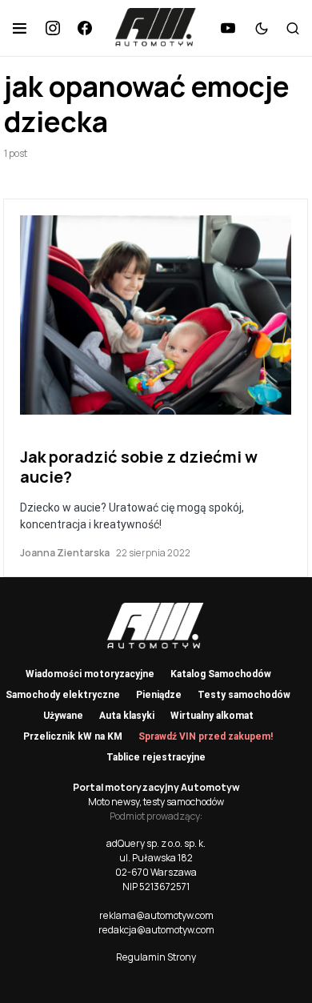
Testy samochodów (244, 694)
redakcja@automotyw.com (156, 930)
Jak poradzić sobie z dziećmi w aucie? (139, 466)
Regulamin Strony (156, 957)
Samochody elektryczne (63, 694)
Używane (63, 715)
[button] (19, 28)
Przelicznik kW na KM (72, 736)
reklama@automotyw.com (156, 915)
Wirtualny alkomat (212, 715)
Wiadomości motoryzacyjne (90, 674)
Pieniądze (159, 694)
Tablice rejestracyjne (156, 757)
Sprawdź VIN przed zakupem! (205, 736)
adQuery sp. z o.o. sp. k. (156, 843)
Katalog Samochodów (220, 674)
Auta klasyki (126, 715)
